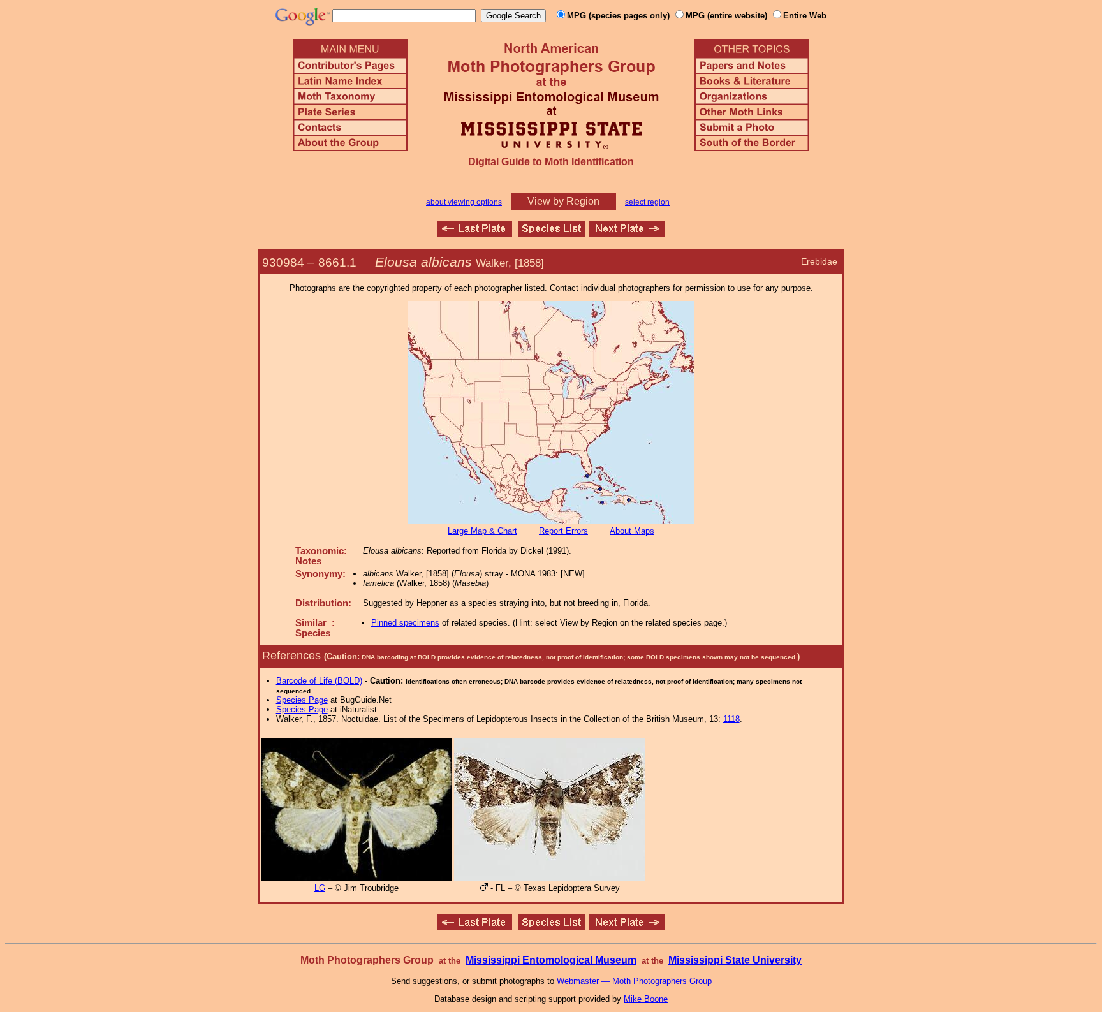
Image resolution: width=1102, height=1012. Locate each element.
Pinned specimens (405, 622)
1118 (731, 719)
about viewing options (464, 202)
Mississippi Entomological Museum (551, 960)
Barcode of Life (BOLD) (319, 681)
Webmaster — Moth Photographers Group (634, 981)
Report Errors (563, 531)
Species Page (302, 700)
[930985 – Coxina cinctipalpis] (627, 233)
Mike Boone (646, 999)
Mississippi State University (735, 960)
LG (319, 888)
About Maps (632, 531)
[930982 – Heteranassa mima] (474, 233)
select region (647, 202)
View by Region (563, 201)
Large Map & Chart (482, 531)
